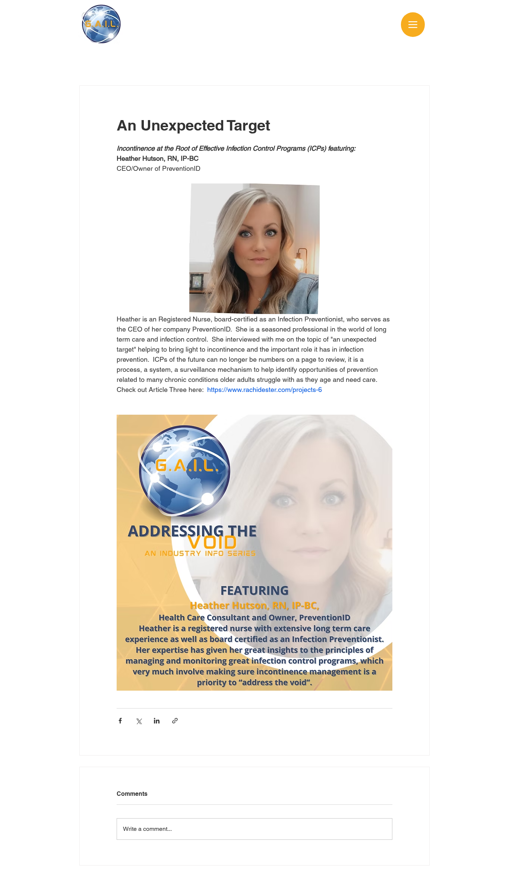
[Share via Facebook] (120, 720)
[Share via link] (174, 720)
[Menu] (413, 24)
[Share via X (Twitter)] (138, 720)
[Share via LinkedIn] (156, 720)
